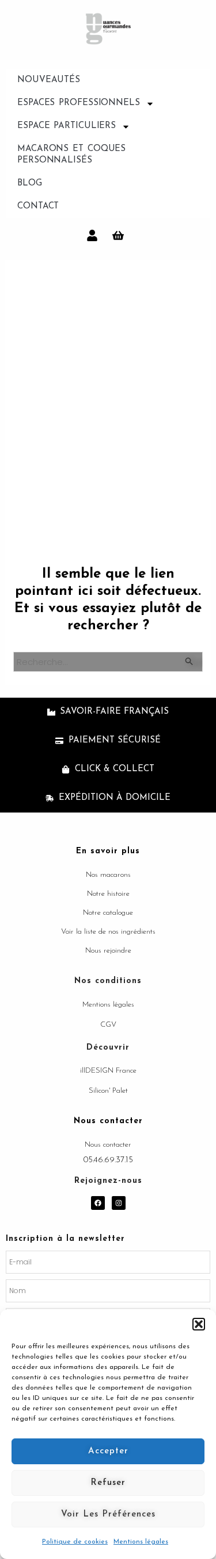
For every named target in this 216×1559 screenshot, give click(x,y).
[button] (198, 1324)
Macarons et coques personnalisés (71, 155)
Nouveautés (48, 80)
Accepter (108, 1451)
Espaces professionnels (78, 103)
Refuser (108, 1483)
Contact (38, 206)
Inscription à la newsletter (65, 1239)
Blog (29, 183)
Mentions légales (140, 1541)
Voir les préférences (108, 1514)
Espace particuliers (66, 126)
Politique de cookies (75, 1541)
